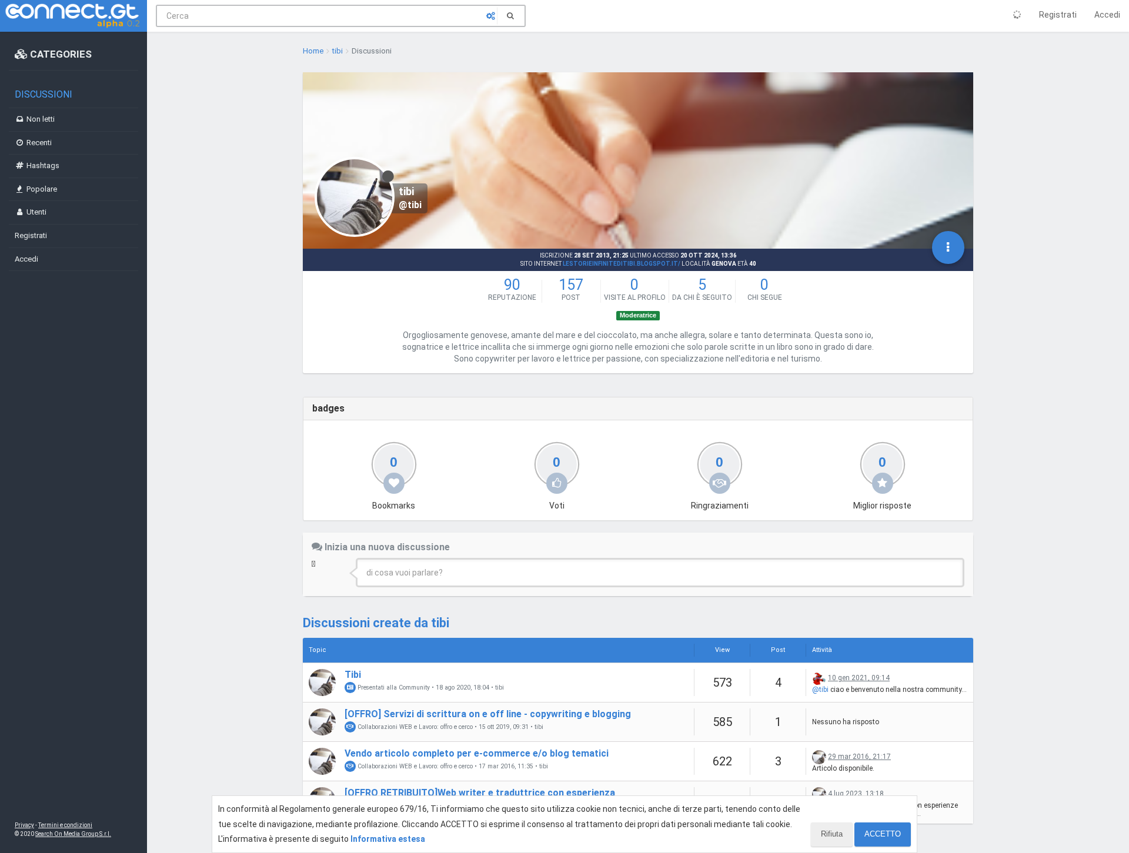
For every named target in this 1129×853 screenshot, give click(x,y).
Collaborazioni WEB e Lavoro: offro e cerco (414, 727)
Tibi (353, 674)
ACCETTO (882, 833)
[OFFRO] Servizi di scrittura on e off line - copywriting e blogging (488, 714)
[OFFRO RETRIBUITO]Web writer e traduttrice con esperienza (480, 792)
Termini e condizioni (65, 825)
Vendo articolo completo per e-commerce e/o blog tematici (477, 753)
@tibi (820, 689)
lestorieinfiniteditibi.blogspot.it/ (621, 263)
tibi (499, 688)
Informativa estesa (387, 839)
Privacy (24, 825)
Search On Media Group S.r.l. (73, 834)
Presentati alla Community (393, 687)
